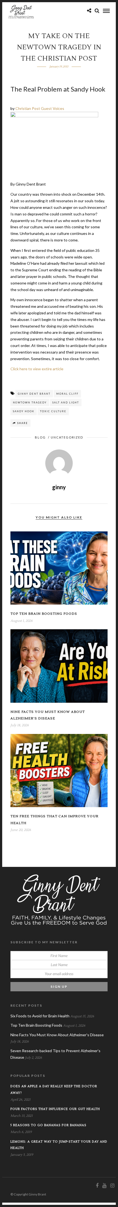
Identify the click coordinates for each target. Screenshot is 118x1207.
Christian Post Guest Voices (39, 108)
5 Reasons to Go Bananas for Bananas (48, 1125)
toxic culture (53, 411)
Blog (40, 437)
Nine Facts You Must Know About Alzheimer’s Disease (57, 1034)
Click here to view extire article (36, 368)
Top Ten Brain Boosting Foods (43, 614)
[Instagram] (112, 1185)
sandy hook (23, 411)
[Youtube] (104, 1185)
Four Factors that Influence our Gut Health (55, 1109)
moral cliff (67, 393)
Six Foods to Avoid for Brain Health (39, 1016)
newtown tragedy (30, 402)
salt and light (65, 402)
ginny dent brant (34, 393)
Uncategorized (67, 437)
